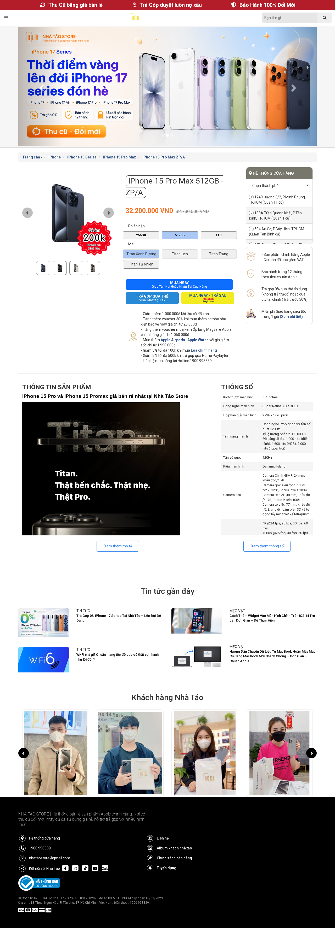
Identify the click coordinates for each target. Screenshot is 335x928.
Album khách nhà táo (174, 838)
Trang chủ (31, 147)
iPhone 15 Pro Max (119, 147)
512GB (180, 224)
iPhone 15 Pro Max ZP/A (163, 147)
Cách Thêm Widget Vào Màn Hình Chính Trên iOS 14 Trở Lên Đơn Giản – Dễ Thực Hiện (272, 607)
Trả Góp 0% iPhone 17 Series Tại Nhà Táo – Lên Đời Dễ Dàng (118, 607)
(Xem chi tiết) (291, 306)
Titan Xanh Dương (141, 243)
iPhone (54, 147)
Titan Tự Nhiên (141, 254)
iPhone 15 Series (82, 147)
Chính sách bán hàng (174, 848)
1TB (219, 224)
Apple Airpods (173, 329)
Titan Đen (180, 243)
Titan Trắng (218, 243)
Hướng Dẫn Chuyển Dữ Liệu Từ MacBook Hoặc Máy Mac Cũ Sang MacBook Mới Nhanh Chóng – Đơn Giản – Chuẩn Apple (273, 646)
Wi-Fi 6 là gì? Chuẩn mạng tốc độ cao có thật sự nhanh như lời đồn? (117, 646)
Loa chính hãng (204, 340)
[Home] (134, 19)
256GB (141, 224)
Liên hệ (163, 828)
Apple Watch (198, 329)
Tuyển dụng (166, 857)
